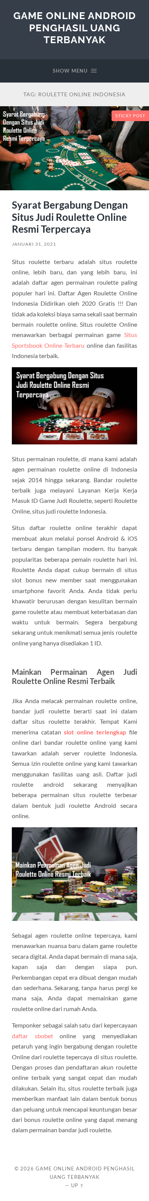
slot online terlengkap (95, 732)
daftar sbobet (32, 1035)
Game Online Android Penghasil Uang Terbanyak (74, 27)
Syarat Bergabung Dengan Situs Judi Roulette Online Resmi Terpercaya (70, 217)
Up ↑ (77, 1185)
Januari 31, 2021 (34, 244)
